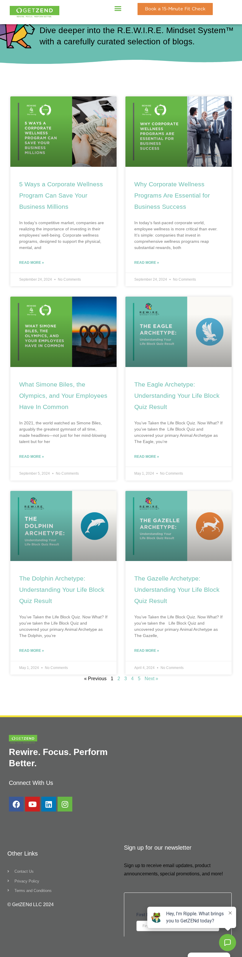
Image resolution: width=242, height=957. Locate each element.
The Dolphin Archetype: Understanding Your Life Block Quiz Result (61, 589)
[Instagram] (65, 804)
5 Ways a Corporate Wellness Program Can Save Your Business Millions (61, 195)
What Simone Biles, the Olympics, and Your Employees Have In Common (63, 395)
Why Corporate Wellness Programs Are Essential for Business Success (172, 195)
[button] (118, 8)
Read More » (31, 263)
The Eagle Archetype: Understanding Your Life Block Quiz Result (177, 395)
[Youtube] (32, 804)
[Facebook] (16, 804)
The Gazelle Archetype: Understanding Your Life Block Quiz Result (177, 589)
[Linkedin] (48, 804)
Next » (151, 678)
